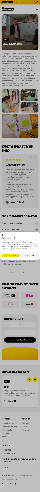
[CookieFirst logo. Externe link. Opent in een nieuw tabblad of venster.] (2, 235)
